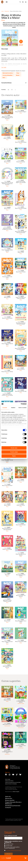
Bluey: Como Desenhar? (7, 485)
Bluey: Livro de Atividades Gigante (7, 250)
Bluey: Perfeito (7, 161)
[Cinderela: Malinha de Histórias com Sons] (21, 708)
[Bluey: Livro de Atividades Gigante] (7, 239)
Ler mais (3, 67)
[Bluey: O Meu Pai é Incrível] (21, 401)
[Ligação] (26, 2)
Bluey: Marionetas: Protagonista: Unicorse (7, 229)
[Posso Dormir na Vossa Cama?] (21, 732)
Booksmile (7, 11)
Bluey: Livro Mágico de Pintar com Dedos (21, 298)
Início (2, 11)
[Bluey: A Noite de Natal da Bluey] (7, 330)
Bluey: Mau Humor (21, 505)
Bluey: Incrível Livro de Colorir (7, 277)
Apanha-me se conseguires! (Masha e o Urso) (7, 751)
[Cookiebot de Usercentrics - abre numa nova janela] (21, 404)
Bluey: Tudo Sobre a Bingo (20, 208)
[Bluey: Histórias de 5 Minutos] (7, 649)
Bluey (3, 20)
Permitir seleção (14, 452)
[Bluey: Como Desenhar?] (7, 467)
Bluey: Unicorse (20, 480)
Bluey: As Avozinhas (20, 161)
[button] (20, 2)
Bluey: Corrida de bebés (7, 318)
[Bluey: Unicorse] (21, 467)
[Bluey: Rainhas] (7, 284)
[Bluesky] (20, 774)
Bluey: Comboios (7, 138)
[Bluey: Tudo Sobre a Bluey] (21, 125)
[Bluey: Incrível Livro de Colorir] (7, 258)
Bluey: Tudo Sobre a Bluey (20, 142)
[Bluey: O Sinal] (7, 191)
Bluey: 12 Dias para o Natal (20, 641)
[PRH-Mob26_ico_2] (21, 41)
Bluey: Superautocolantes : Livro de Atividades (21, 349)
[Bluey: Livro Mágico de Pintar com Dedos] (21, 284)
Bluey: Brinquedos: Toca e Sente (20, 621)
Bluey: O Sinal (7, 208)
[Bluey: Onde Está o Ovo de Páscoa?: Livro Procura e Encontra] (7, 168)
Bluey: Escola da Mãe (7, 549)
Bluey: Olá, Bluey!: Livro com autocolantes (7, 529)
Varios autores (7, 725)
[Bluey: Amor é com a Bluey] (7, 356)
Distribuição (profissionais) (12, 805)
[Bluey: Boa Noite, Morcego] (21, 378)
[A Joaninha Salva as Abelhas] (21, 686)
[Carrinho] (22, 2)
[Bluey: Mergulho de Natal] (7, 401)
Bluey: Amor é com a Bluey (7, 371)
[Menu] (6, 2)
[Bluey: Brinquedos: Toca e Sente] (21, 607)
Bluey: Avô (7, 574)
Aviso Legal (7, 779)
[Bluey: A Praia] (21, 239)
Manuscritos (8, 798)
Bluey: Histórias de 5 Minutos (7, 667)
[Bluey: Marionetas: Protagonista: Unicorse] (7, 215)
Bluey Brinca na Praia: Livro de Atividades (21, 323)
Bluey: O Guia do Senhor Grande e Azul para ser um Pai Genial (7, 117)
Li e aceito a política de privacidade (13, 850)
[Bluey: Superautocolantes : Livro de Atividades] (21, 330)
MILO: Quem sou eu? (7, 724)
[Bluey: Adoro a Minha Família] (21, 561)
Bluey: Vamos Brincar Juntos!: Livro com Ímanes (7, 395)
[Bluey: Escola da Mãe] (7, 536)
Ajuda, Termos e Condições (11, 783)
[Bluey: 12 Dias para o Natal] (21, 628)
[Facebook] (6, 774)
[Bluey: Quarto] (7, 607)
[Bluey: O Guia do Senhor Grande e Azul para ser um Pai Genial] (7, 100)
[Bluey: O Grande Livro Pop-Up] (21, 582)
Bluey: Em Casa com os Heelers (21, 555)
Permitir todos (14, 447)
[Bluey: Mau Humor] (21, 492)
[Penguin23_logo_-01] (2, 2)
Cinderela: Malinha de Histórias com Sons (21, 726)
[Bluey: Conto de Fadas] (21, 511)
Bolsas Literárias (9, 800)
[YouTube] (13, 774)
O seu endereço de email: (10, 835)
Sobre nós (8, 796)
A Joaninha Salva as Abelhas (20, 702)
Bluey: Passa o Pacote (20, 271)
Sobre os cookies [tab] (22, 407)
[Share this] (12, 89)
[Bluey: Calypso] (7, 492)
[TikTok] (16, 774)
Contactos (8, 807)
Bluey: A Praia (21, 252)
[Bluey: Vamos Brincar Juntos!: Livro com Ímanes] (7, 378)
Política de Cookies (9, 780)
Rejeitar (14, 455)
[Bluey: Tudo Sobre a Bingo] (21, 191)
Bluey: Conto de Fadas (21, 524)
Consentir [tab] (4, 407)
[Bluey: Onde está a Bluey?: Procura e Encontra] (21, 215)
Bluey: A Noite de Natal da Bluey (7, 344)
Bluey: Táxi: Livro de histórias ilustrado (7, 601)
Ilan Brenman (20, 747)
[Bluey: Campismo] (21, 356)
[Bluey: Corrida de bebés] (7, 304)
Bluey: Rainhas (7, 297)
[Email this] (8, 89)
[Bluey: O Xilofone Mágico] (21, 100)
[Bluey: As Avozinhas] (21, 148)
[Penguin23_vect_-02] (9, 815)
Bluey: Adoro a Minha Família (20, 575)
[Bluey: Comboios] (7, 125)
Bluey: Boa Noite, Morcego (20, 391)
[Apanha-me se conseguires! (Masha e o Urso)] (7, 732)
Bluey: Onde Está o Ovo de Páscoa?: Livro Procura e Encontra (7, 183)
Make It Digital (16, 791)
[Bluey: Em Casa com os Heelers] (21, 536)
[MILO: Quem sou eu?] (7, 708)
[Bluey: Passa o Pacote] (21, 258)
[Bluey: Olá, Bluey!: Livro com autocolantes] (7, 511)
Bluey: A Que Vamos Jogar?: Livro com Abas (21, 182)
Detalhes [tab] (13, 407)
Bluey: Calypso (7, 505)
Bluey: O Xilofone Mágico (20, 111)
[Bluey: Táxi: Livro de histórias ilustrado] (7, 582)
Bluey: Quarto (7, 620)
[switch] (25, 434)
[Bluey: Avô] (7, 561)
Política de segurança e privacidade (13, 782)
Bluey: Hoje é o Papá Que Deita (7, 642)
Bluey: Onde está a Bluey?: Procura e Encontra (20, 232)
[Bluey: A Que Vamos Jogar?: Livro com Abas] (21, 168)
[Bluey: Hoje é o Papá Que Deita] (7, 628)
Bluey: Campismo (21, 369)
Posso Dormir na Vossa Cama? (21, 746)
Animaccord (7, 754)
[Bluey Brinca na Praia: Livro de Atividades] (21, 304)
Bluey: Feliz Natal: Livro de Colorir (7, 460)
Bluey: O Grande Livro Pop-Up (20, 596)
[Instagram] (9, 775)
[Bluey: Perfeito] (7, 148)
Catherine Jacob (21, 703)
